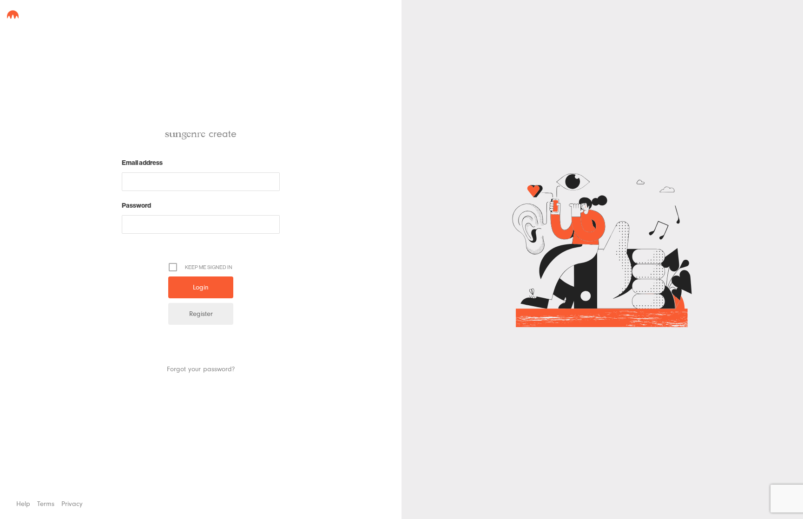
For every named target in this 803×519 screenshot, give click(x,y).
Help (23, 504)
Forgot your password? (201, 369)
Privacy (72, 504)
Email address (142, 162)
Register (201, 314)
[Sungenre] (13, 14)
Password (136, 205)
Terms (45, 504)
